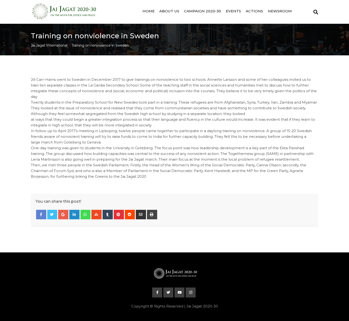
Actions (254, 11)
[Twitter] (52, 214)
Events (233, 11)
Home (148, 11)
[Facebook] (41, 214)
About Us (169, 11)
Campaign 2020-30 (202, 11)
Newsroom (280, 11)
